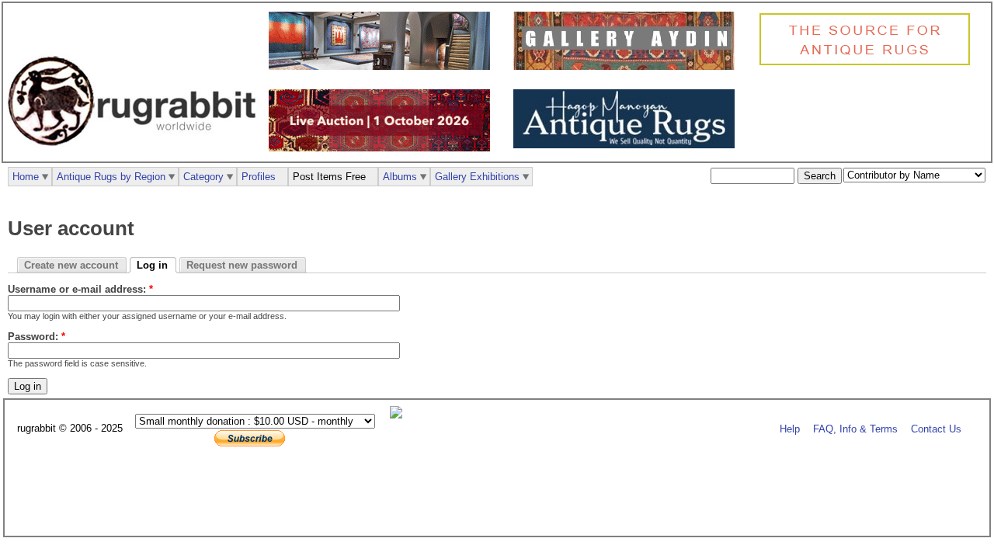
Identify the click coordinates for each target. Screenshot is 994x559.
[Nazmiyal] (868, 63)
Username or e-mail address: (80, 289)
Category (203, 176)
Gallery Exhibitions (477, 176)
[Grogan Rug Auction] (383, 148)
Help (790, 429)
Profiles (259, 176)
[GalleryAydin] (383, 66)
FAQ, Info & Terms (855, 429)
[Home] (136, 154)
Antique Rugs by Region (111, 176)
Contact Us (936, 429)
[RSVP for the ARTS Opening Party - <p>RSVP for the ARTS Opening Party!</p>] (400, 415)
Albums (400, 176)
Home (25, 176)
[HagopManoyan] (627, 145)
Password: (36, 336)
